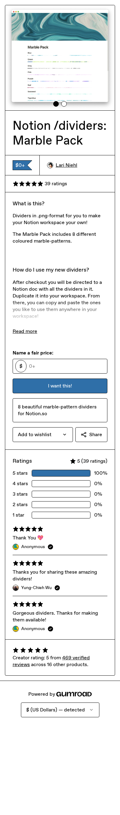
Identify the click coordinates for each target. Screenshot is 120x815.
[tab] (56, 104)
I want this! (60, 386)
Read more (25, 331)
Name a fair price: (33, 353)
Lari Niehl (66, 165)
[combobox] (43, 434)
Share (95, 434)
